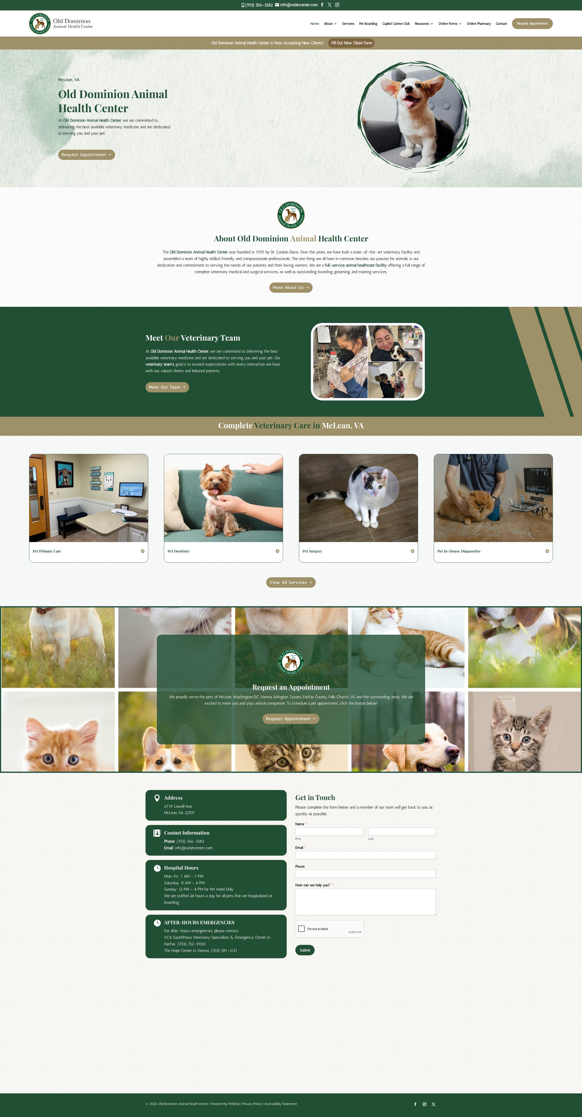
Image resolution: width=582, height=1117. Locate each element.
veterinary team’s (160, 364)
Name (301, 824)
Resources (422, 24)
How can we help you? (314, 885)
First (298, 838)
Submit (305, 950)
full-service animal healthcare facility (356, 265)
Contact (501, 24)
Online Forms (448, 24)
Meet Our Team (165, 387)
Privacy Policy (252, 1104)
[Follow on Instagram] (424, 1104)
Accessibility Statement (280, 1104)
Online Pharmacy (479, 24)
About (328, 24)
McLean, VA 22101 (179, 812)
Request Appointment (532, 23)
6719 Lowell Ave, (178, 806)
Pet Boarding (368, 24)
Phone (300, 866)
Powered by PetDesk (225, 1104)
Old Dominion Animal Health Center (92, 120)
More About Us (288, 287)
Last (371, 838)
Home (314, 24)
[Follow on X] (433, 1104)
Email (300, 847)
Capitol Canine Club (396, 24)
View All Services (288, 582)
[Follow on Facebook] (415, 1104)
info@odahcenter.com (194, 847)
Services (348, 24)
